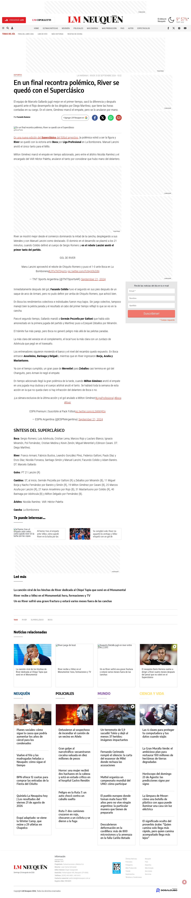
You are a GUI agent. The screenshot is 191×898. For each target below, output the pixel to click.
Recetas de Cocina (75, 34)
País (122, 28)
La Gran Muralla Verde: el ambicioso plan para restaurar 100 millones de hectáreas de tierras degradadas (157, 755)
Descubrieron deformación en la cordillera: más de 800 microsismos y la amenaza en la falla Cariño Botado (116, 831)
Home (36, 28)
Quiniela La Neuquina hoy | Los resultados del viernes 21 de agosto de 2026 (32, 800)
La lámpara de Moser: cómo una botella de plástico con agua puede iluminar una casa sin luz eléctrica (157, 802)
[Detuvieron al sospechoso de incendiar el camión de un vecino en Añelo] (74, 714)
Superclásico (37, 620)
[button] (3, 28)
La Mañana (82, 75)
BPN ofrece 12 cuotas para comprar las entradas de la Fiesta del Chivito (33, 780)
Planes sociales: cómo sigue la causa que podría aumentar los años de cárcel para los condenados (32, 736)
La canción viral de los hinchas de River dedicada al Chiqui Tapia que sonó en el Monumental (70, 590)
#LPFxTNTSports (57, 271)
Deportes (18, 75)
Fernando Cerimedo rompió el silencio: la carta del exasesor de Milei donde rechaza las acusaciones (116, 758)
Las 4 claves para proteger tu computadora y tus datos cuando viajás (158, 733)
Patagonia (129, 865)
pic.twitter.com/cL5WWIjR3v (90, 411)
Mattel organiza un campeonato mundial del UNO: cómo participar (115, 780)
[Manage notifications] (184, 882)
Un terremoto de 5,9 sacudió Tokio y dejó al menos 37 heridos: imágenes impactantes (114, 734)
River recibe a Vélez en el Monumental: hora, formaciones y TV (52, 595)
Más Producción (109, 28)
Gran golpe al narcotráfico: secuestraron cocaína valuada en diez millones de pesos (74, 753)
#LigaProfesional (105, 398)
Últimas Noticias (50, 28)
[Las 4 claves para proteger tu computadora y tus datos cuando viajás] (158, 714)
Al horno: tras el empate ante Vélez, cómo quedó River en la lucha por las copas (48, 535)
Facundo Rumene (23, 117)
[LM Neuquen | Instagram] (179, 28)
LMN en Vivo (42, 34)
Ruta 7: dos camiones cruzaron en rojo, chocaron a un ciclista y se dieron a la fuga (74, 816)
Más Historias (57, 34)
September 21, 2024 (93, 279)
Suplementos (130, 874)
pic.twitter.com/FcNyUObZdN (83, 271)
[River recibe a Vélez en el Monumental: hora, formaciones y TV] (74, 654)
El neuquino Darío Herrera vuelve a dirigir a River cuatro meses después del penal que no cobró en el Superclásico (158, 673)
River (92, 75)
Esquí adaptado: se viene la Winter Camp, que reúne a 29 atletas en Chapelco (32, 822)
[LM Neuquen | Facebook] (169, 28)
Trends (128, 871)
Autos (130, 28)
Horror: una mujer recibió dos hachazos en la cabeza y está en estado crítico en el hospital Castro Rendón (74, 775)
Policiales (78, 28)
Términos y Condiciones (133, 877)
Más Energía (92, 28)
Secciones (148, 871)
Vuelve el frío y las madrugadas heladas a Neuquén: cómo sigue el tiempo (31, 760)
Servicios (148, 874)
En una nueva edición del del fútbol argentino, (46, 137)
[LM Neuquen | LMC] (42, 20)
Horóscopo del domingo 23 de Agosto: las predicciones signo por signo (156, 778)
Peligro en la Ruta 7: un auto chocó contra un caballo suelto (72, 795)
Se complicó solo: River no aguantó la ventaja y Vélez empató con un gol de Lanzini (105, 535)
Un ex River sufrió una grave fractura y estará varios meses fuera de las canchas (63, 601)
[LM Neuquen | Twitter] (174, 28)
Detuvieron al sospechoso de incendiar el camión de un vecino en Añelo (74, 733)
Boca (50, 620)
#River (67, 402)
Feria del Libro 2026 (26, 34)
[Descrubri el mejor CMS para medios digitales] (166, 892)
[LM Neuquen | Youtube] (185, 28)
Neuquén (66, 28)
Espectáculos (143, 28)
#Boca (117, 398)
